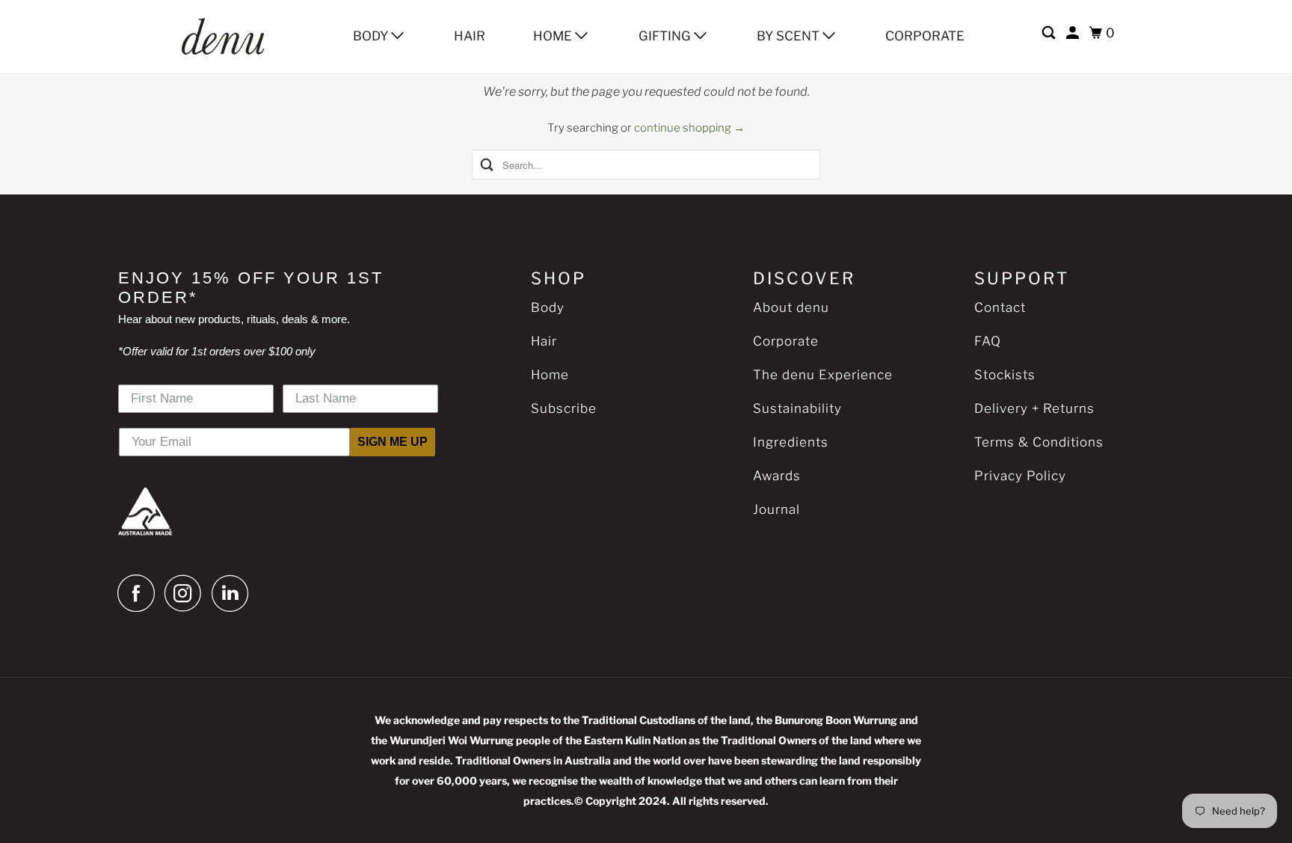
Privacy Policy (1020, 475)
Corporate (925, 35)
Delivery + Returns (1034, 408)
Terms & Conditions (1039, 442)
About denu (791, 307)
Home (554, 35)
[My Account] (1073, 33)
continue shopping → (689, 128)
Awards (777, 475)
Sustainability (797, 408)
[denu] (241, 36)
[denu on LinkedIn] (234, 593)
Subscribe (564, 408)
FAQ (987, 341)
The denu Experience (823, 374)
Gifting (666, 35)
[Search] (1049, 33)
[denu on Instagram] (186, 593)
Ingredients (790, 442)
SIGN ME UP (392, 441)
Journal (776, 509)
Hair (469, 35)
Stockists (1005, 374)
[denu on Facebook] (139, 593)
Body (372, 35)
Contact (1000, 307)
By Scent (789, 35)
